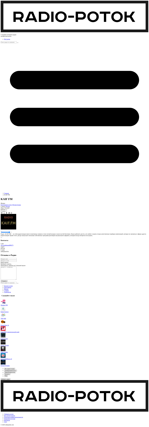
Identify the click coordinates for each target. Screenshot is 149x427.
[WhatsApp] (11, 213)
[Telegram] (9, 213)
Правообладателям (9, 418)
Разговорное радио (6, 205)
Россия (8, 206)
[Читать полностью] (1, 237)
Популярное (7, 287)
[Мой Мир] (4, 213)
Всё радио (7, 39)
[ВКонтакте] (2, 213)
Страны (6, 290)
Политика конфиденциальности (13, 417)
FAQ (5, 422)
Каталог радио (8, 286)
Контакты (7, 420)
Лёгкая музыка (16, 205)
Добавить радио (9, 414)
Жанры (6, 289)
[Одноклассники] (7, 213)
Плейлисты (7, 292)
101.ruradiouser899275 (7, 245)
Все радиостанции (9, 415)
